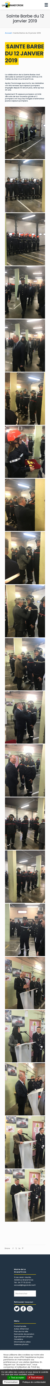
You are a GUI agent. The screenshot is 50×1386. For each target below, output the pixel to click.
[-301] (25, 611)
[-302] (25, 664)
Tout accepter (17, 1377)
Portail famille (20, 1326)
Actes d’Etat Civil (21, 1329)
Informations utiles (22, 1342)
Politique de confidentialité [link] (34, 1382)
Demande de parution (24, 1334)
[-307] (25, 930)
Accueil (8, 33)
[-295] (25, 292)
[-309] (25, 1036)
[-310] (25, 1089)
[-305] (25, 823)
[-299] (25, 505)
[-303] (25, 717)
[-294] (25, 239)
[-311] (25, 1142)
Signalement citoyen (23, 1336)
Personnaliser (11, 1382)
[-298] (25, 452)
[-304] (25, 770)
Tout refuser (36, 1377)
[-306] (25, 876)
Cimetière (18, 1339)
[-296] (25, 345)
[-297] (25, 398)
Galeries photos (21, 1344)
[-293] (25, 186)
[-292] (25, 133)
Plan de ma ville (21, 1331)
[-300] (25, 558)
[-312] (25, 1195)
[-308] (25, 983)
